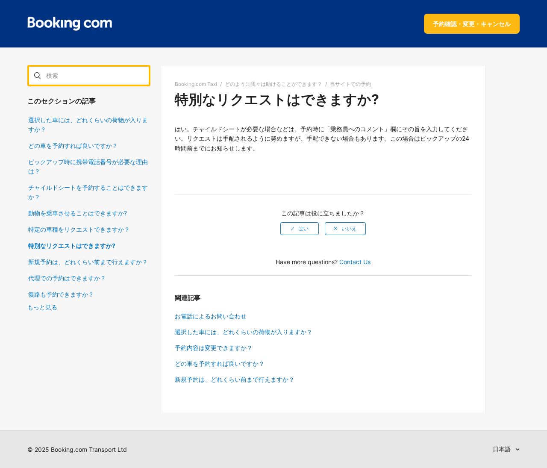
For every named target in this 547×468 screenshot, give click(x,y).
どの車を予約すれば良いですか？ (73, 145)
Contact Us (355, 261)
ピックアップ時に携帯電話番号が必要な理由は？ (88, 166)
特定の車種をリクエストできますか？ (79, 229)
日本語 (502, 449)
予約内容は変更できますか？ (214, 347)
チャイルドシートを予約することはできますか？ (88, 192)
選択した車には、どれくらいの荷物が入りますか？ (88, 124)
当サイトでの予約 (350, 84)
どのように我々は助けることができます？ (273, 84)
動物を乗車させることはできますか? (77, 213)
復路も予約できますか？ (61, 294)
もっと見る (42, 307)
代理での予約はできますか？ (67, 278)
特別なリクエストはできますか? (71, 245)
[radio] (299, 228)
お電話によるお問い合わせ (211, 316)
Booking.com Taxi (196, 84)
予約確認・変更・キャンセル (472, 23)
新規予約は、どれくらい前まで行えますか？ (88, 261)
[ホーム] (69, 24)
